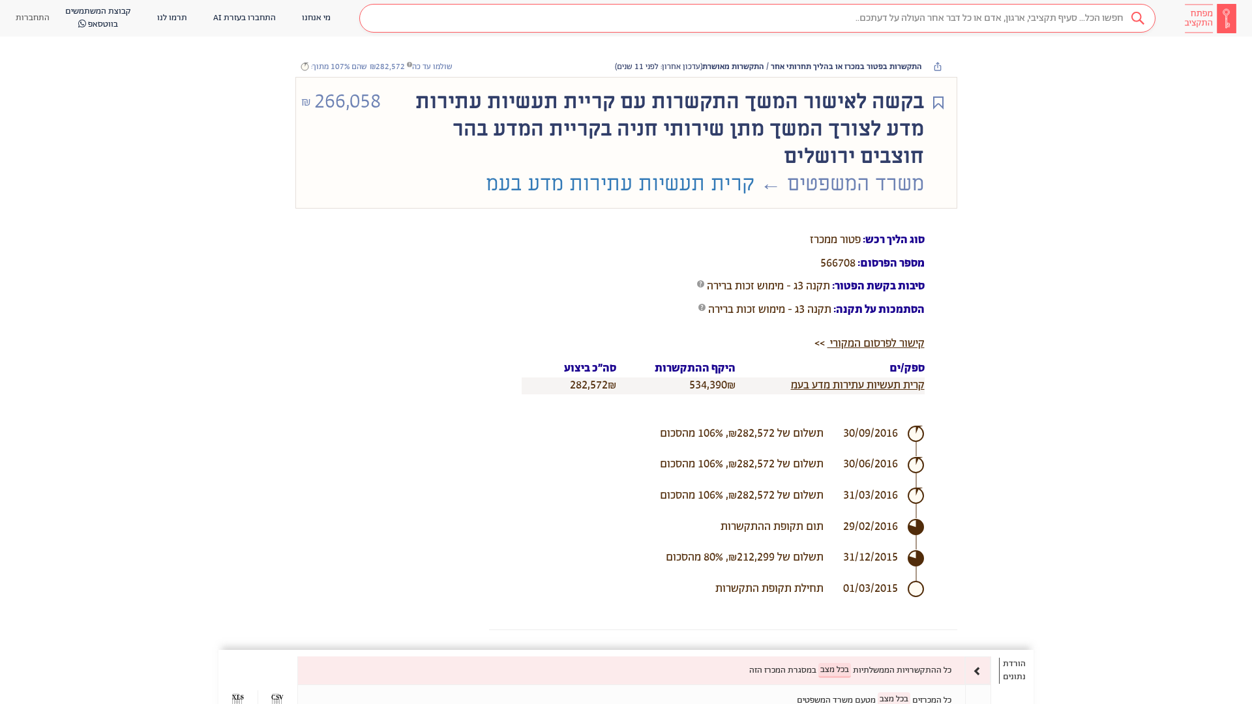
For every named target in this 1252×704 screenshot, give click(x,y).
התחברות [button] (33, 18)
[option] (644, 670)
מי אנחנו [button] (316, 18)
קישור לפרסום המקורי (876, 343)
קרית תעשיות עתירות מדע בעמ (858, 385)
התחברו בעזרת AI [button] (244, 18)
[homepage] (1210, 18)
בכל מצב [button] (834, 670)
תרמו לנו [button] (172, 18)
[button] (757, 18)
